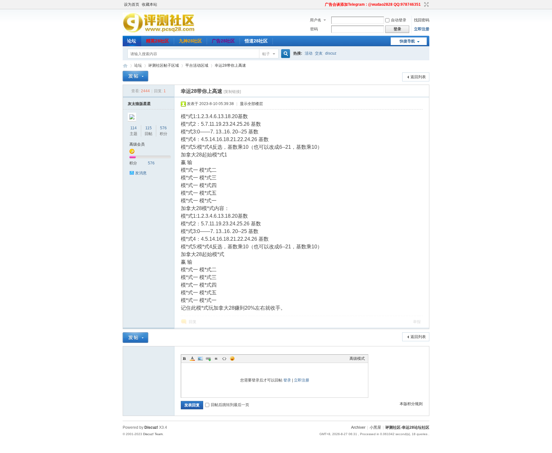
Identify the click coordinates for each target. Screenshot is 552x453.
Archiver (358, 427)
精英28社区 (157, 40)
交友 (319, 53)
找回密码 (421, 20)
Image (200, 358)
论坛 (131, 40)
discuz (330, 53)
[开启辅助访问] (322, 4)
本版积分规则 (411, 404)
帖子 (266, 54)
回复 (192, 322)
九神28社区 (190, 40)
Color (192, 358)
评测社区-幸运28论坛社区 (125, 65)
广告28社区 (223, 40)
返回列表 (418, 77)
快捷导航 (407, 41)
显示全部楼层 (251, 104)
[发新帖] (135, 76)
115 (148, 128)
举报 (417, 322)
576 (163, 128)
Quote (216, 358)
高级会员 (137, 144)
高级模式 (357, 358)
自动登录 (398, 20)
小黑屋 (375, 427)
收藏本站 (149, 4)
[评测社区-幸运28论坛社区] (159, 32)
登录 (287, 380)
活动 (308, 53)
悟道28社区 (256, 40)
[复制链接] (232, 91)
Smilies (232, 358)
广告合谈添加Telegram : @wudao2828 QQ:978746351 (373, 4)
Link (208, 358)
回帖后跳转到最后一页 (230, 405)
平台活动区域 (196, 65)
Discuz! (151, 427)
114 (133, 128)
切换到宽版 (425, 4)
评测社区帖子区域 (163, 65)
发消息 (141, 173)
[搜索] (285, 53)
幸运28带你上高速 (230, 65)
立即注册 (421, 29)
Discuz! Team (153, 434)
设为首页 (131, 4)
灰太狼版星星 (139, 104)
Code (224, 358)
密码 (314, 29)
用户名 (315, 20)
